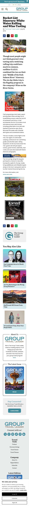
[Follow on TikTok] (16, 434)
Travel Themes (14, 452)
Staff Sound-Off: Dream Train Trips (13, 306)
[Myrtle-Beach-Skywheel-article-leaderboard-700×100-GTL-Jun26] (14, 157)
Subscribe (14, 465)
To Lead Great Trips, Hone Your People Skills (14, 326)
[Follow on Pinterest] (20, 434)
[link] (4, 35)
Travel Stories (14, 449)
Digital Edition (14, 462)
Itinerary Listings (14, 447)
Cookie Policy (23, 490)
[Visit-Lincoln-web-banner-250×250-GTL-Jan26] (14, 198)
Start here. (21, 1)
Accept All (14, 494)
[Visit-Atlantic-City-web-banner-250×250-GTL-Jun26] (14, 112)
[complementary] (14, 492)
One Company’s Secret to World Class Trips (14, 265)
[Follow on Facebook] (9, 434)
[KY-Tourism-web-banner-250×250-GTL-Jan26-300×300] (14, 221)
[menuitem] (2, 9)
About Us (14, 460)
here (14, 357)
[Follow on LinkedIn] (23, 434)
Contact (14, 468)
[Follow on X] (5, 434)
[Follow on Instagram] (12, 434)
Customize (14, 498)
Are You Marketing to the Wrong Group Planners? (14, 285)
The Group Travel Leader (12, 29)
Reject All (14, 502)
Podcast (14, 444)
